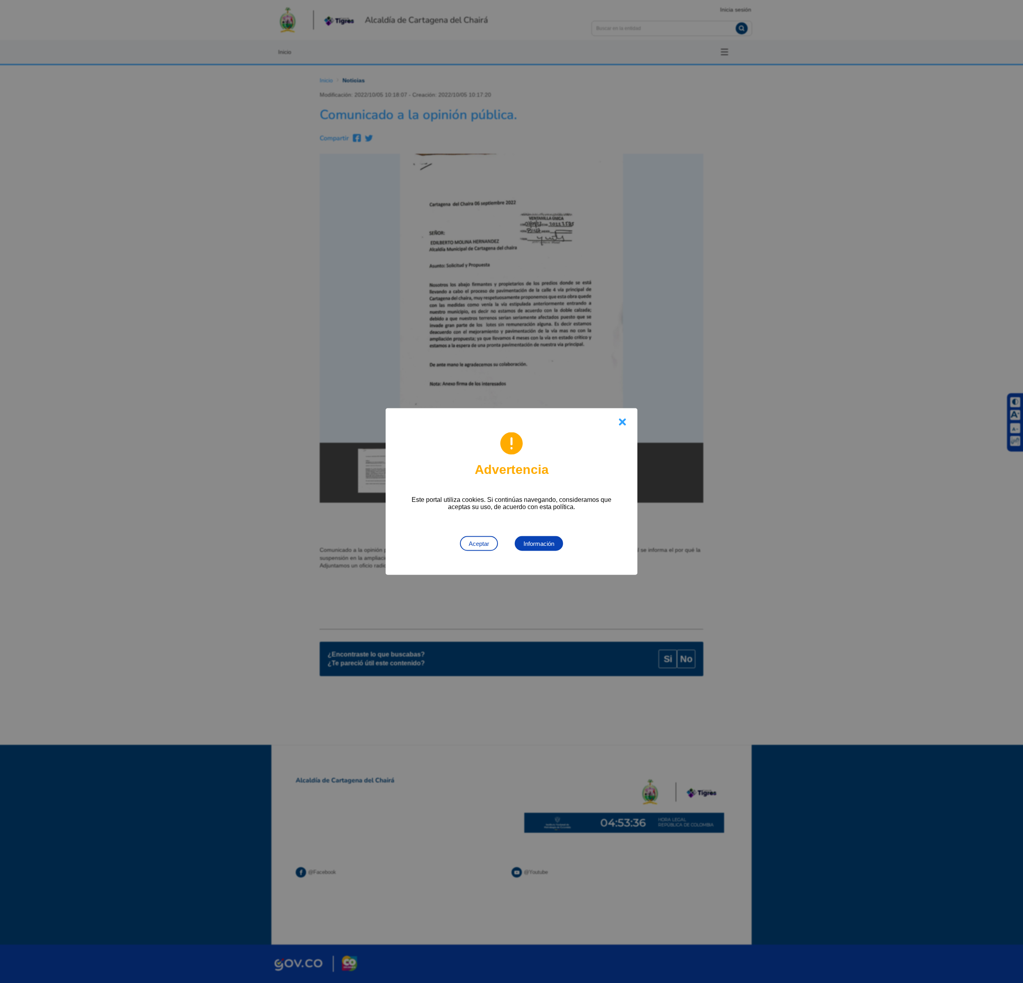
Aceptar (479, 543)
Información (538, 543)
